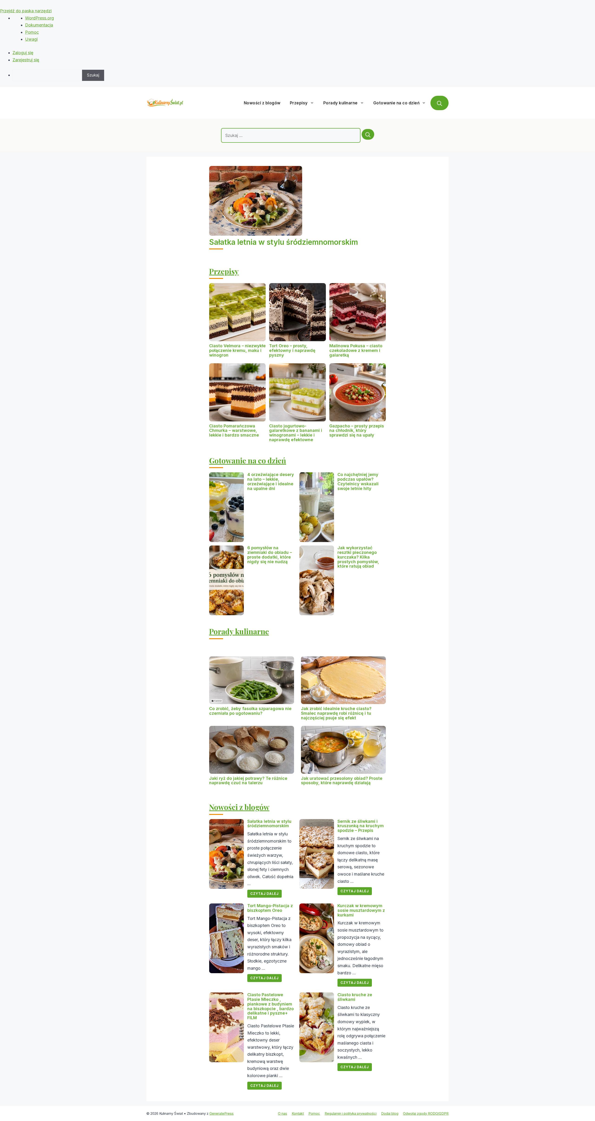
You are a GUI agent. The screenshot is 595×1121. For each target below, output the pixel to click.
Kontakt (298, 1113)
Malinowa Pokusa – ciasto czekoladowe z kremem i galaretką (355, 350)
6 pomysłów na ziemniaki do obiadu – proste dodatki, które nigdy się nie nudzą (269, 554)
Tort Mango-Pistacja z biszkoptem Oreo (270, 908)
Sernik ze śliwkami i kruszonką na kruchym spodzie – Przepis (360, 826)
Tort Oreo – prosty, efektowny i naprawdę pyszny (292, 350)
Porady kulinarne (340, 103)
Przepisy (299, 103)
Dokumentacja (39, 25)
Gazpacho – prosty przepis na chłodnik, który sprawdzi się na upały (356, 430)
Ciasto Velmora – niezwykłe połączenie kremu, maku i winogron (237, 350)
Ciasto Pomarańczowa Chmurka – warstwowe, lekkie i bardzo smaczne (234, 430)
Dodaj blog (389, 1113)
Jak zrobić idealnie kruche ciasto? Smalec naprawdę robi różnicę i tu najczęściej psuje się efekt (336, 713)
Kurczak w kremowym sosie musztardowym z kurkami (361, 910)
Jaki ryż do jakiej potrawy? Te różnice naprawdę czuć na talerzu (248, 780)
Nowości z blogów (262, 103)
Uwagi (31, 39)
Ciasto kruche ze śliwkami (354, 997)
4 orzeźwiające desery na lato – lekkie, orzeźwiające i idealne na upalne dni (270, 481)
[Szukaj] (368, 134)
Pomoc (32, 32)
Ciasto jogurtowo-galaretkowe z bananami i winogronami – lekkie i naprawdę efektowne (295, 432)
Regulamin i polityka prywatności (351, 1113)
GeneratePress (221, 1113)
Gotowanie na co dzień (396, 103)
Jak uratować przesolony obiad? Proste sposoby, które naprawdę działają (341, 780)
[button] (439, 103)
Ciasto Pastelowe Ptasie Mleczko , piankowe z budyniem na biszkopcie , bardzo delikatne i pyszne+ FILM (270, 1006)
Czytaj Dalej (264, 894)
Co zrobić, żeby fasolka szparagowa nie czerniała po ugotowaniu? (250, 711)
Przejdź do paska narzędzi (26, 10)
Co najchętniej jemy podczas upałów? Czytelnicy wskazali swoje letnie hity (358, 481)
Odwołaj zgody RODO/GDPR (426, 1113)
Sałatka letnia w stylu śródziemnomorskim (283, 242)
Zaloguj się (23, 52)
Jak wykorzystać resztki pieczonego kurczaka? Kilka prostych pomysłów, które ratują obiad (358, 557)
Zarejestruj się (26, 59)
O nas (282, 1113)
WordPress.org (39, 18)
